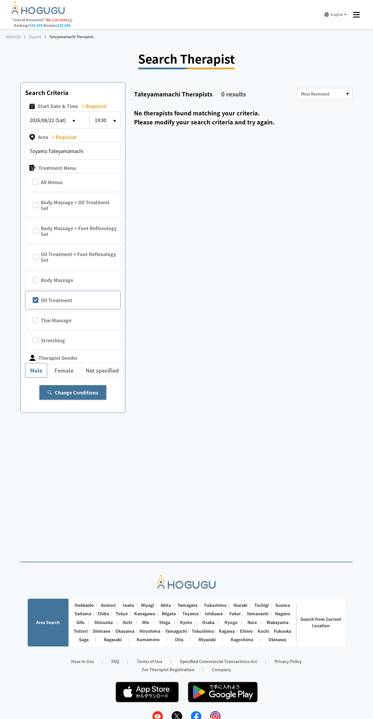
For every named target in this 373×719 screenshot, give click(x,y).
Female (63, 370)
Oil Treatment (56, 300)
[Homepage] (38, 12)
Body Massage (57, 279)
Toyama (35, 36)
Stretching (53, 340)
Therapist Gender (58, 357)
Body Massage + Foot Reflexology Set (79, 231)
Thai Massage (56, 320)
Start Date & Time (72, 106)
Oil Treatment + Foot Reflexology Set (78, 257)
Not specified (102, 370)
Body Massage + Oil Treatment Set (75, 205)
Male (36, 370)
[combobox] (325, 94)
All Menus (52, 182)
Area (57, 136)
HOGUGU (13, 36)
